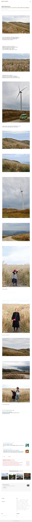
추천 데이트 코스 (19, 503)
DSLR (28, 508)
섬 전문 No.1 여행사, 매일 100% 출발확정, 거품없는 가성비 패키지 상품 (13, 446)
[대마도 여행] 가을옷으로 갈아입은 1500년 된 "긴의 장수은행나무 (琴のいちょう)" (12, 465)
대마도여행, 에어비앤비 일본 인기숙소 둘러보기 (11, 450)
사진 (20, 509)
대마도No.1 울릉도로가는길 (7, 444)
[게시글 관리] (6, 456)
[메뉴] (30, 1)
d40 (25, 507)
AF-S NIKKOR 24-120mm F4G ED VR (21, 508)
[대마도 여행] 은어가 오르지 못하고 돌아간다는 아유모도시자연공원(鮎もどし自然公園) (12, 462)
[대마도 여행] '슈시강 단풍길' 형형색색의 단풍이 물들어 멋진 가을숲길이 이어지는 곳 (12, 464)
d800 (26, 502)
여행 (22, 509)
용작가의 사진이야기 (4, 1)
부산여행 (23, 507)
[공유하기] (5, 456)
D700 (17, 509)
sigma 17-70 (18, 504)
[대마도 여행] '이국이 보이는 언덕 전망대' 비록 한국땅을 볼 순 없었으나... (11, 463)
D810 (22, 504)
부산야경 (27, 504)
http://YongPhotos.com (7, 413)
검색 (15, 516)
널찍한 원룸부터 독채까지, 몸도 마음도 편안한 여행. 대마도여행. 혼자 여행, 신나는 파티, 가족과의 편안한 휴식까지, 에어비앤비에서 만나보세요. (13, 452)
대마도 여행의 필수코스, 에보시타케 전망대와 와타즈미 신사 (9, 461)
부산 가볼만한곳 (24, 503)
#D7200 (23, 502)
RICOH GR (25, 509)
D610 (27, 503)
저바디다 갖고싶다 (19, 502)
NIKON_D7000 (19, 507)
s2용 (24, 504)
